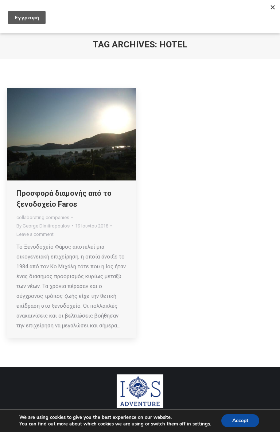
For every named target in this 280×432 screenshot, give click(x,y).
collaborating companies (42, 217)
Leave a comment (35, 234)
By (43, 226)
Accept (240, 420)
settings (201, 424)
